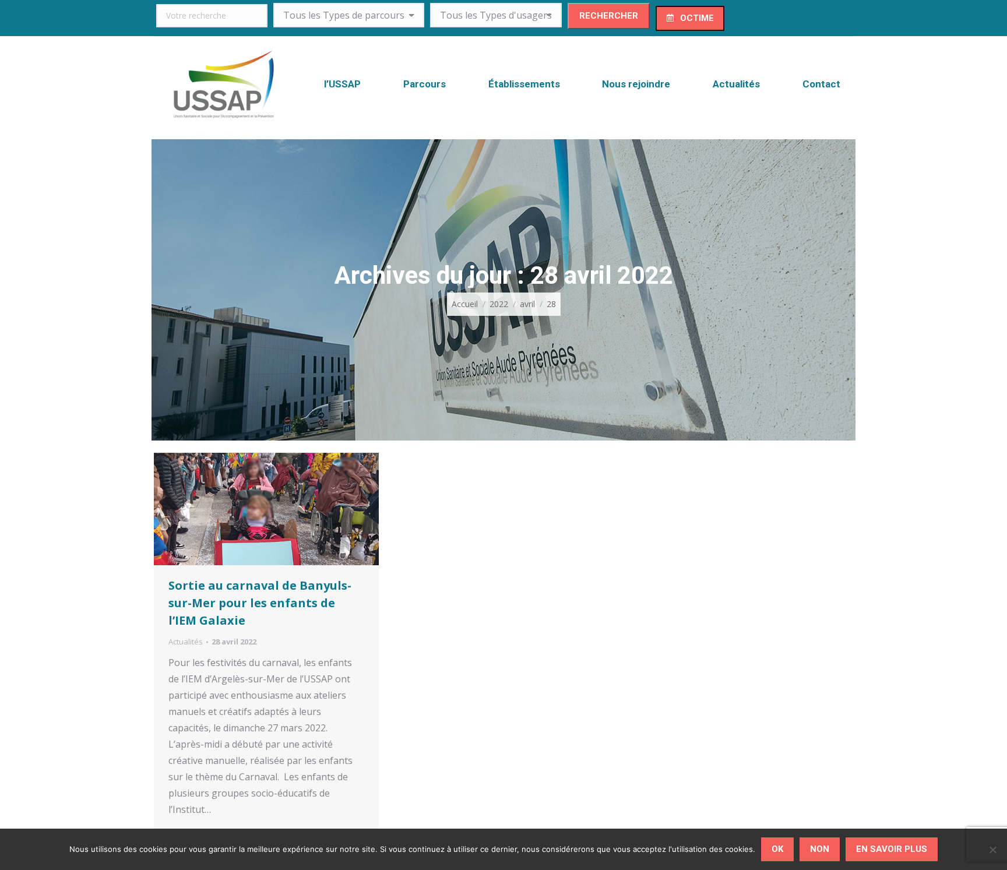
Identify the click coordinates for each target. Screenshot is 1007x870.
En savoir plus (891, 849)
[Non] (992, 849)
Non (819, 849)
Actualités (185, 641)
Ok (777, 849)
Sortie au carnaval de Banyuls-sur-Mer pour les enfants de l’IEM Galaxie (259, 602)
